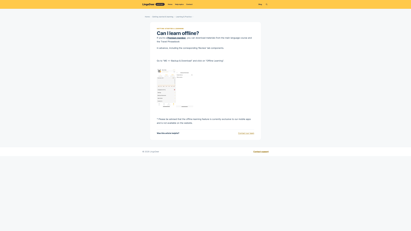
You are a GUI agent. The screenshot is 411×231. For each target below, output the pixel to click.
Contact (189, 4)
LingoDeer (148, 4)
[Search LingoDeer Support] (266, 4)
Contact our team (246, 133)
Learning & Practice (184, 17)
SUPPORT (160, 4)
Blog (260, 4)
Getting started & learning (162, 17)
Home (170, 4)
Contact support (261, 151)
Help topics (179, 4)
